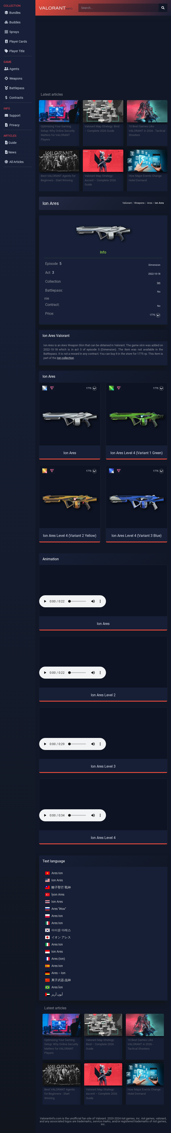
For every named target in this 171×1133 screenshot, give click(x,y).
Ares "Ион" (58, 909)
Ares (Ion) (58, 959)
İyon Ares (57, 894)
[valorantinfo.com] (55, 7)
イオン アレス (61, 937)
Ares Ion (57, 873)
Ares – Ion (58, 973)
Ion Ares (57, 880)
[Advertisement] (103, 50)
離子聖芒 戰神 (61, 887)
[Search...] (163, 8)
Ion (158, 282)
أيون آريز (57, 994)
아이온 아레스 (61, 930)
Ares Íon (57, 987)
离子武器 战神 (61, 980)
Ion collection (65, 358)
